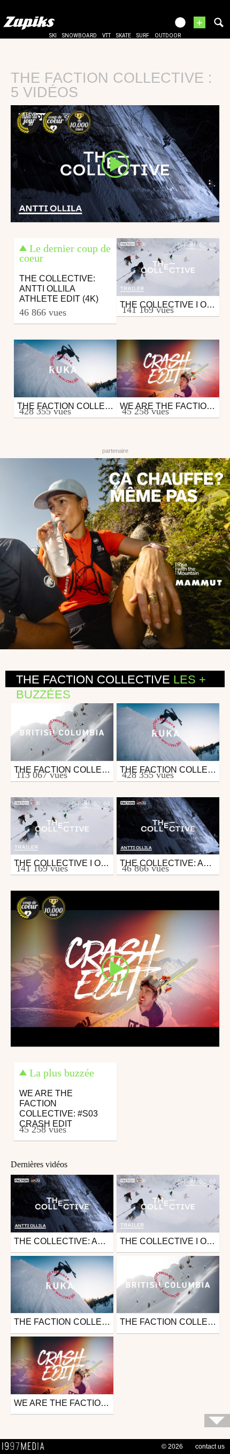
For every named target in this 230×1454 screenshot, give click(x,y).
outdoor (168, 35)
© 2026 (172, 1446)
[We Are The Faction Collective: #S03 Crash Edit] (115, 968)
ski (53, 35)
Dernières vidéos (39, 1164)
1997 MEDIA (26, 1446)
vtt (106, 35)
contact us (210, 1446)
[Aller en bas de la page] (217, 1420)
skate (123, 35)
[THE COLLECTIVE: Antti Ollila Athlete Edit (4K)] (115, 163)
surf (142, 35)
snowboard (79, 35)
